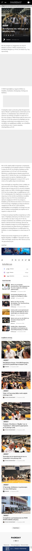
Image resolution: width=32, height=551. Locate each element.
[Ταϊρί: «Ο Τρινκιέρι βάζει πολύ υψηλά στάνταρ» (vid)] (16, 380)
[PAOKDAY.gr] (16, 2)
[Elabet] (16, 251)
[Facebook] (16, 269)
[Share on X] (8, 35)
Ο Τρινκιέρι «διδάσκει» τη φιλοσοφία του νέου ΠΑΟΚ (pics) (15, 488)
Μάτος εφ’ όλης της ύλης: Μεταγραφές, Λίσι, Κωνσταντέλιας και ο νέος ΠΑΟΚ (20, 303)
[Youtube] (16, 276)
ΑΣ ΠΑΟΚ (13, 298)
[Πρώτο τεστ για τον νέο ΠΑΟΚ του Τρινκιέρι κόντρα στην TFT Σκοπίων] (6, 320)
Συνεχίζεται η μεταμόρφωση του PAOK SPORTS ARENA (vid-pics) (15, 518)
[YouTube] (16, 541)
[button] (2, 2)
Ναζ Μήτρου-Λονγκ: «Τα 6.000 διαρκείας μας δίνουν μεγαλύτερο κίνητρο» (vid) (16, 363)
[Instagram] (16, 272)
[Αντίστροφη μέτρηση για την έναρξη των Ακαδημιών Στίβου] (6, 296)
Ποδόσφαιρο (13, 291)
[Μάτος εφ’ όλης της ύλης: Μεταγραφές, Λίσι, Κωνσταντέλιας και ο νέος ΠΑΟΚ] (6, 303)
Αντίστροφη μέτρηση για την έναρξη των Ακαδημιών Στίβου (19, 295)
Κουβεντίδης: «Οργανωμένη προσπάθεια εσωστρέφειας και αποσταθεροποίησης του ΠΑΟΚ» (19, 328)
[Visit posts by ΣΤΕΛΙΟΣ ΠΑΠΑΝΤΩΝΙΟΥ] (3, 397)
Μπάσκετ (13, 315)
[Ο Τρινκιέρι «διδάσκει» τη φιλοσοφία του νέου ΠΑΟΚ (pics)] (16, 474)
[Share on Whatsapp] (11, 35)
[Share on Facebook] (6, 35)
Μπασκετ (5, 25)
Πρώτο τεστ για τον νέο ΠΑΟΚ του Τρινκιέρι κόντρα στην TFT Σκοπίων (20, 319)
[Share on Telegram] (22, 260)
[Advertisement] (16, 70)
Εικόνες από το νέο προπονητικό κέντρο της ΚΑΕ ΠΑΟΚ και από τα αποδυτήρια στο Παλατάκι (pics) (19, 311)
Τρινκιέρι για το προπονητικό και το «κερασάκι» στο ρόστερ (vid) (15, 457)
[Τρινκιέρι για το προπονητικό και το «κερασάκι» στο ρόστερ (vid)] (16, 443)
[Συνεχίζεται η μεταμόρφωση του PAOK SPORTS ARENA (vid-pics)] (16, 505)
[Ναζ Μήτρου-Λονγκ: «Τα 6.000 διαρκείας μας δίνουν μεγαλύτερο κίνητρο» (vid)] (16, 349)
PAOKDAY (8, 39)
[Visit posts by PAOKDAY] (4, 39)
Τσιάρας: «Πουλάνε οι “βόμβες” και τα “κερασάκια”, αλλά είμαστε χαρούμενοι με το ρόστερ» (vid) (15, 425)
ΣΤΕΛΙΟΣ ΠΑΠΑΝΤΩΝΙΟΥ (10, 397)
